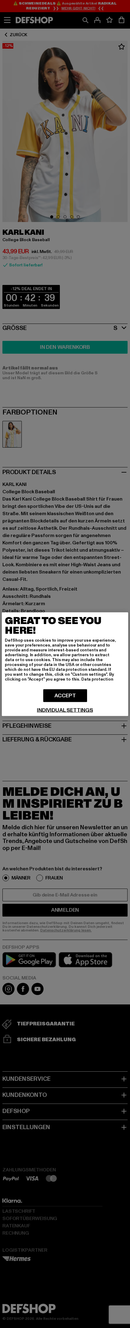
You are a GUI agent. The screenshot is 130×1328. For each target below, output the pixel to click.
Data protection (97, 679)
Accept (65, 695)
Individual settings (65, 710)
